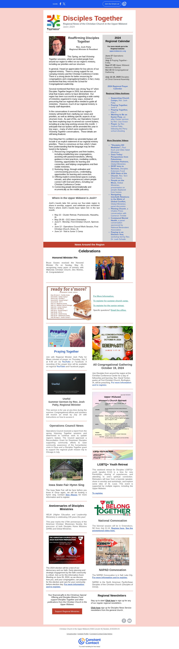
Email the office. (118, 310)
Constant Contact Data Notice (101, 634)
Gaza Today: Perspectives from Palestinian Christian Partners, (120, 158)
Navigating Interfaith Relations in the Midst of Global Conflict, (120, 198)
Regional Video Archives (117, 93)
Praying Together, (119, 110)
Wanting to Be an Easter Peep (119, 115)
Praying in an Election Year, (117, 233)
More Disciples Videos (117, 140)
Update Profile (83, 634)
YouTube (66, 362)
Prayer (114, 124)
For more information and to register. (109, 577)
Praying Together (119, 105)
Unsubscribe (71, 634)
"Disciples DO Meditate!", (117, 146)
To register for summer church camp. (110, 301)
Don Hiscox (71, 495)
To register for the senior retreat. (108, 305)
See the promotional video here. (112, 529)
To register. (97, 493)
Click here (110, 600)
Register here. (118, 528)
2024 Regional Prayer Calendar (118, 87)
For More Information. (103, 296)
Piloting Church (118, 209)
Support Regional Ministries (67, 611)
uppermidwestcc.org (117, 51)
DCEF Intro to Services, (117, 167)
